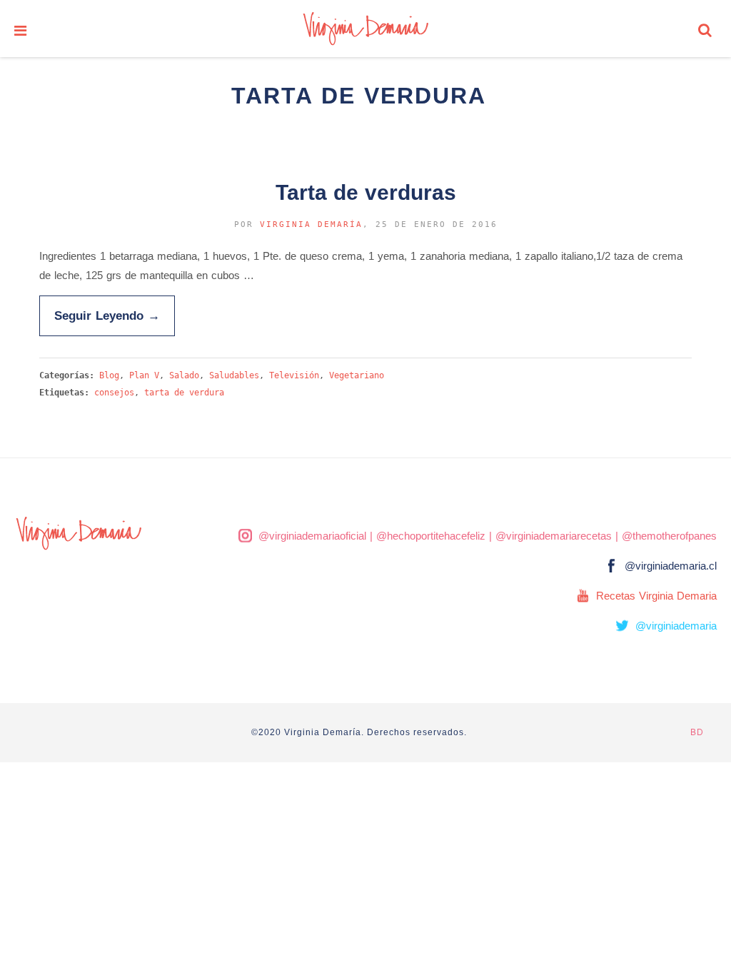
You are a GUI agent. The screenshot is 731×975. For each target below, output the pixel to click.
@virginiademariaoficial (312, 536)
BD (697, 732)
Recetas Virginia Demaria (656, 596)
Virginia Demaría (311, 224)
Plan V (144, 375)
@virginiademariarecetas (553, 536)
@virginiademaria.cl (671, 566)
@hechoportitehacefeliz (430, 536)
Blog (109, 375)
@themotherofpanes (669, 536)
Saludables (234, 375)
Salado (184, 375)
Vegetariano (356, 375)
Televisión (294, 375)
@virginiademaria (676, 626)
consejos (114, 393)
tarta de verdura (184, 393)
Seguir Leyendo (107, 315)
